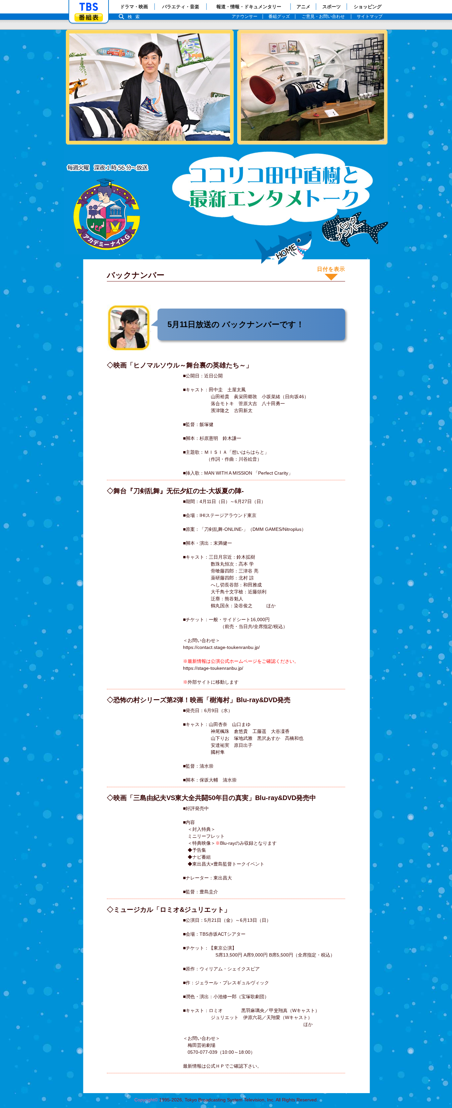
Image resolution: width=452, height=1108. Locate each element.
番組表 (88, 17)
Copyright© (146, 1099)
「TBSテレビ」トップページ (89, 7)
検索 (135, 16)
